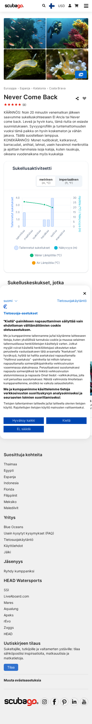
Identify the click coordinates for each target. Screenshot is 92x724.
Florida (9, 489)
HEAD (8, 634)
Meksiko (10, 502)
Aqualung (11, 609)
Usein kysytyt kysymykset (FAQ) (29, 533)
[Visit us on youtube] (84, 702)
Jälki (7, 552)
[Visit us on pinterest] (64, 702)
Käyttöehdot (13, 546)
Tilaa (11, 667)
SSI (6, 590)
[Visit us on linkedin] (74, 702)
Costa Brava (57, 88)
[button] (11, 301)
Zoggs (9, 627)
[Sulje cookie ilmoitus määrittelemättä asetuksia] (85, 293)
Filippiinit (10, 495)
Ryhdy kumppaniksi (19, 571)
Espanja (25, 88)
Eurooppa (10, 88)
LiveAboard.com (16, 596)
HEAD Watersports (23, 580)
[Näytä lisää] (81, 74)
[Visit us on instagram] (44, 702)
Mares (8, 603)
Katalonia (39, 88)
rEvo (7, 621)
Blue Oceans (13, 527)
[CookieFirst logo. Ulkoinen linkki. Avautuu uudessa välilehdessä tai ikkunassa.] (5, 307)
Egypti (9, 470)
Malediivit (11, 508)
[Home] (14, 6)
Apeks (8, 615)
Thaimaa (10, 464)
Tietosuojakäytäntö (18, 540)
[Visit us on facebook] (54, 702)
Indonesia (11, 483)
